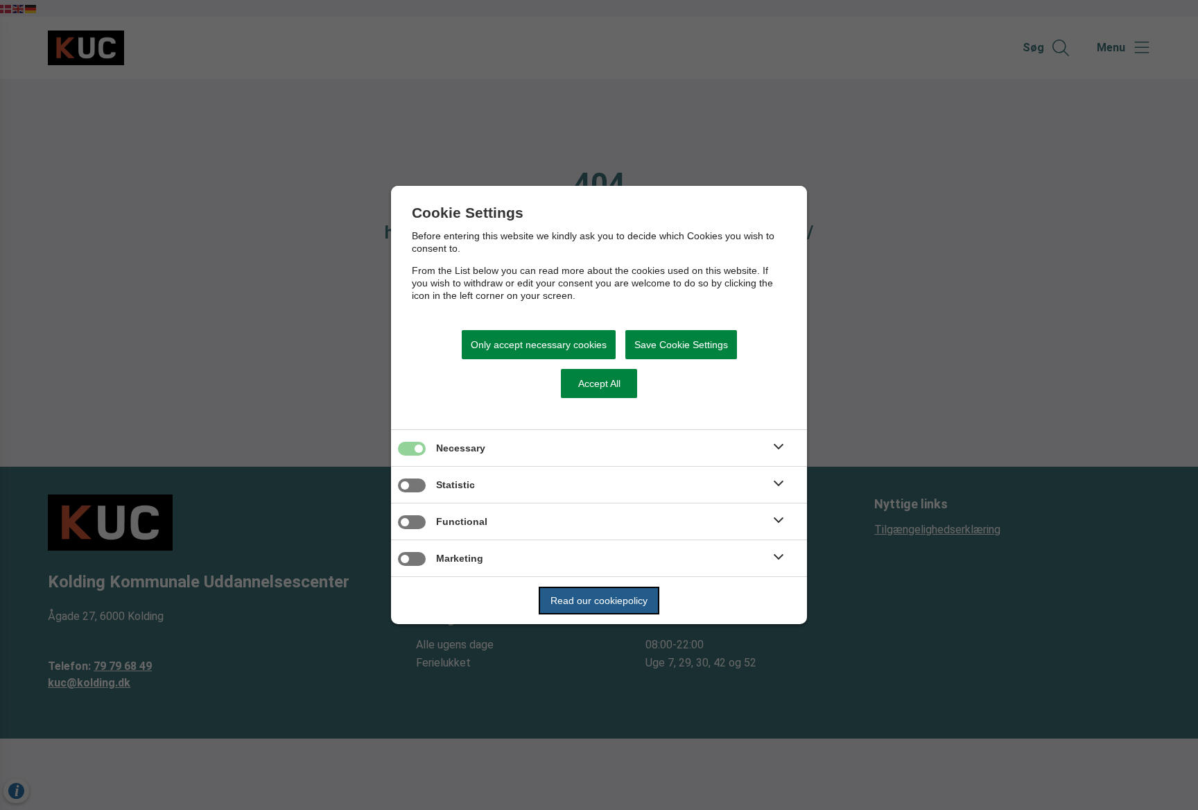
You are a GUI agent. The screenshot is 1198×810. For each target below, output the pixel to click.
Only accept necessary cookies (539, 344)
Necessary (460, 448)
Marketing (459, 558)
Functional (461, 521)
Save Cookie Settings (681, 344)
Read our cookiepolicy (599, 600)
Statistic (455, 484)
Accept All (599, 383)
